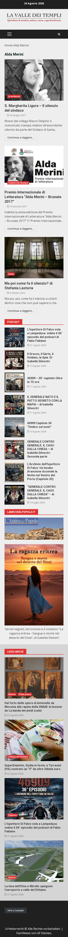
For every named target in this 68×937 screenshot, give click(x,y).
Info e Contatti (15, 910)
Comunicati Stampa (18, 183)
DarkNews (23, 933)
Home (9, 45)
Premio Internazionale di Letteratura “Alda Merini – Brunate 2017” (34, 166)
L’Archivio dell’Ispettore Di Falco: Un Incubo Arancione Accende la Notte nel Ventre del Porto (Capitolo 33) (14, 472)
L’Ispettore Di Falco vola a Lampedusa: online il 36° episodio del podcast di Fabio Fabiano (14, 337)
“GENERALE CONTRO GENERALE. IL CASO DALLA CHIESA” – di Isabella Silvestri (14, 495)
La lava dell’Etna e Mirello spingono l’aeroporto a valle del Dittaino (34, 861)
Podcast (12, 815)
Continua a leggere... (20, 137)
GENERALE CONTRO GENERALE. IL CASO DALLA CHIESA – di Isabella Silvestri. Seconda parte (14, 450)
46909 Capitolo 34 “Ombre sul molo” (14, 427)
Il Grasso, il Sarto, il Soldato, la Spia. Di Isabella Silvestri (14, 360)
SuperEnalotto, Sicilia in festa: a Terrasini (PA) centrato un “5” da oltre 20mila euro (34, 740)
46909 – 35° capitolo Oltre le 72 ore (14, 382)
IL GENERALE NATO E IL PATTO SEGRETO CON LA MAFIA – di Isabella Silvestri (14, 405)
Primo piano (25, 694)
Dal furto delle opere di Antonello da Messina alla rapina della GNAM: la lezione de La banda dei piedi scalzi (34, 678)
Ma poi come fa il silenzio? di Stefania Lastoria (34, 257)
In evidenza (14, 96)
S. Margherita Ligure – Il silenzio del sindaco (34, 80)
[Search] (59, 34)
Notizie (12, 694)
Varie (11, 274)
